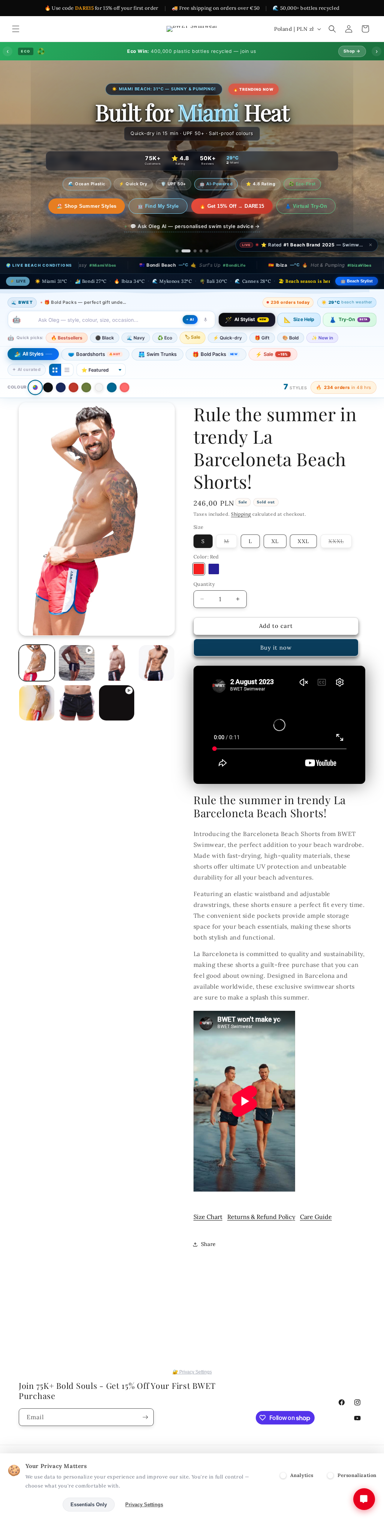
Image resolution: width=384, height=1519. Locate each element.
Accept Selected (33, 1504)
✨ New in (322, 338)
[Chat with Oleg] (364, 1499)
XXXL (340, 542)
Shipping (241, 514)
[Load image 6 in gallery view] (76, 703)
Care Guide (316, 1216)
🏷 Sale (192, 337)
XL (275, 541)
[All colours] (35, 387)
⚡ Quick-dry (227, 338)
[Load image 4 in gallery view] (156, 663)
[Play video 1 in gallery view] (76, 663)
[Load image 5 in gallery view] (37, 703)
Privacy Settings (144, 1504)
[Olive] (86, 387)
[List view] (67, 370)
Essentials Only (88, 1504)
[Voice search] (205, 319)
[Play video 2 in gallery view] (117, 703)
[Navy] (61, 387)
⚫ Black (104, 338)
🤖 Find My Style (150, 206)
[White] (99, 387)
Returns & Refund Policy (261, 1216)
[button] (16, 29)
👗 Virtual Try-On (298, 206)
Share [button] (208, 1244)
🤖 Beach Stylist (356, 281)
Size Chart (208, 1216)
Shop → (352, 51)
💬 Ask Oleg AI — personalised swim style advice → (195, 226)
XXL (303, 541)
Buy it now (276, 647)
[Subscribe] (145, 1417)
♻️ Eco (165, 338)
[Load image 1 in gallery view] (37, 663)
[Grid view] (55, 370)
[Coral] (124, 387)
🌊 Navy (136, 338)
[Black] (48, 387)
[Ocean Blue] (112, 387)
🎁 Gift (262, 338)
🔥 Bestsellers (66, 338)
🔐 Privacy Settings (192, 1372)
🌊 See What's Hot (86, 206)
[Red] (73, 387)
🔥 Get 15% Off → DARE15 (224, 206)
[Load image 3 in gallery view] (117, 663)
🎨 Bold (290, 338)
